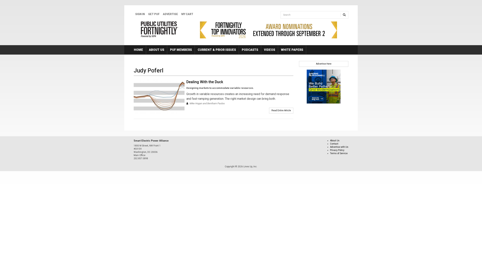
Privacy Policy (337, 150)
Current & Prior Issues (217, 50)
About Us (156, 50)
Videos (269, 50)
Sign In (140, 14)
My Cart (187, 14)
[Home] (159, 29)
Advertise (170, 14)
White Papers (292, 50)
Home (138, 50)
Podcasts (250, 50)
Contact (334, 143)
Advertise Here (323, 63)
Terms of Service (339, 153)
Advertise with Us (339, 147)
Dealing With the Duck (204, 82)
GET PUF (153, 14)
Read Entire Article (281, 110)
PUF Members (181, 50)
